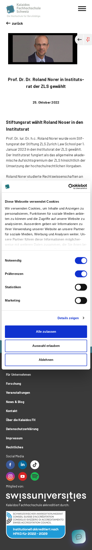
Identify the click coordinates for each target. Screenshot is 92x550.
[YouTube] (22, 476)
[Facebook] (10, 464)
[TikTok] (34, 464)
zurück (17, 23)
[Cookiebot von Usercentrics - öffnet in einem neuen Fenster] (68, 186)
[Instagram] (10, 476)
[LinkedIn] (22, 464)
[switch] (81, 273)
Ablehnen (46, 360)
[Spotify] (34, 476)
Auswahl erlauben (46, 346)
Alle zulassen (46, 331)
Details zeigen (68, 318)
